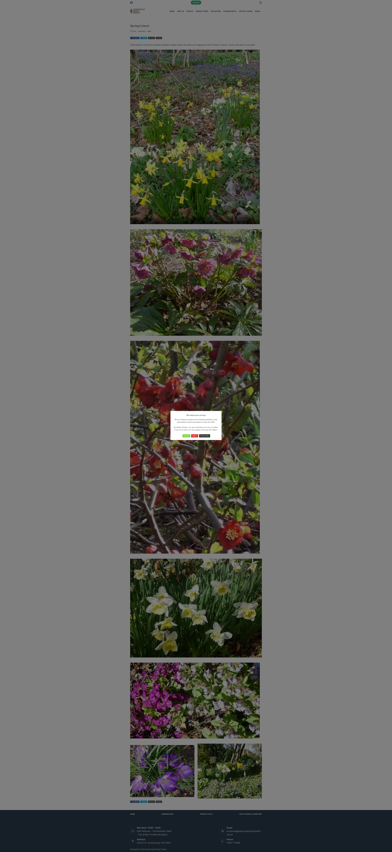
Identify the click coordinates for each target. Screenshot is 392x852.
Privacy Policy (204, 436)
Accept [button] (186, 436)
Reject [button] (195, 436)
